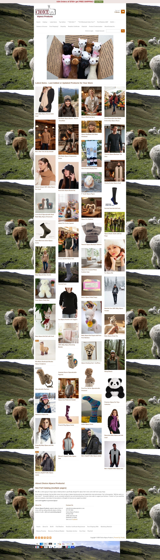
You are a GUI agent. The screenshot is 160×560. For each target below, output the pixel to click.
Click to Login (89, 27)
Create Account (99, 27)
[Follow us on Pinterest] (42, 534)
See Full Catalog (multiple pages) (50, 485)
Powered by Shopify (119, 534)
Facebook (74, 516)
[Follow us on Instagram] (45, 534)
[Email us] (50, 534)
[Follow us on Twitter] (39, 534)
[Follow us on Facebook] (36, 534)
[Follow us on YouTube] (48, 534)
